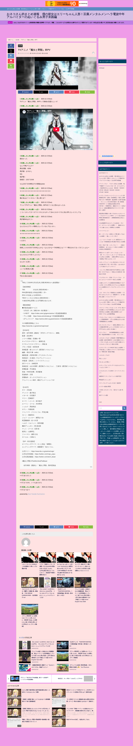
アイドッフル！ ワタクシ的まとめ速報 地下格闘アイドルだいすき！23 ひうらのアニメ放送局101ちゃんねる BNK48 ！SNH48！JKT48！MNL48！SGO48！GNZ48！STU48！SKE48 (112, 188)
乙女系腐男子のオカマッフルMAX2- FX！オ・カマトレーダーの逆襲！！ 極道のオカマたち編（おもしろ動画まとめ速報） (112, 225)
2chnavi (101, 68)
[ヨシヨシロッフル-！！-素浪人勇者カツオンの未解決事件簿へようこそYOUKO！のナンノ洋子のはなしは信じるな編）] (112, 327)
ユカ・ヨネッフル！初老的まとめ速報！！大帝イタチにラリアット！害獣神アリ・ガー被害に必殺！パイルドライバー (112, 294)
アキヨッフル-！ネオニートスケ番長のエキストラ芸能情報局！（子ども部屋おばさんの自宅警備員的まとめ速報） (112, 319)
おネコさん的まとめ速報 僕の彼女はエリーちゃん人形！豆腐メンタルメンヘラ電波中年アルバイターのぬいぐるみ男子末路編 (112, 178)
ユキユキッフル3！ (104, 355)
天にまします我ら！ (105, 362)
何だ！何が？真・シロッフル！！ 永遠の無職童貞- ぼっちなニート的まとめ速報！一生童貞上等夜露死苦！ (112, 247)
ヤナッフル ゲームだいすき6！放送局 (110, 383)
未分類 (20, 45)
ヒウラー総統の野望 (105, 386)
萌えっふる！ (103, 358)
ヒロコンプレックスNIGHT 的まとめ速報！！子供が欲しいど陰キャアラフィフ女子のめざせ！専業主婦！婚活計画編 (112, 349)
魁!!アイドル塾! (103, 395)
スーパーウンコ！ (104, 230)
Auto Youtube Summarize (36, 494)
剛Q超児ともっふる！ (105, 379)
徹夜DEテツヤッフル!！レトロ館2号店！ (110, 376)
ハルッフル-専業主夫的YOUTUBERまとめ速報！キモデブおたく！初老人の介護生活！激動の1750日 (112, 272)
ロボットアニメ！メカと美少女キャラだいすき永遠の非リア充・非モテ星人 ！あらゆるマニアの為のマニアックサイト (112, 264)
